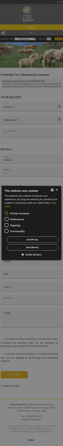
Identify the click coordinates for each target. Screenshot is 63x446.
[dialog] (31, 223)
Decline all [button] (32, 247)
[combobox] (52, 189)
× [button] (56, 190)
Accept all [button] (33, 239)
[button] (31, 254)
